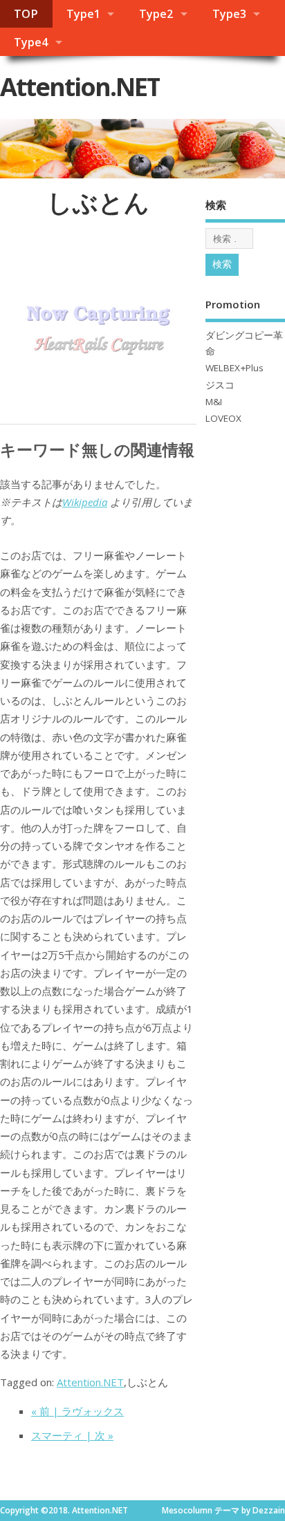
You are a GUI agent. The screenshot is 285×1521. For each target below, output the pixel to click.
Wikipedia (84, 502)
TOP (26, 13)
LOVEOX (223, 418)
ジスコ (220, 385)
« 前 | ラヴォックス (77, 1411)
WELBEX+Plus (234, 368)
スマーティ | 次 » (72, 1435)
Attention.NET (80, 87)
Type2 (156, 13)
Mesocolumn (187, 1510)
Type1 (83, 13)
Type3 (229, 13)
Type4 (31, 42)
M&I (213, 401)
